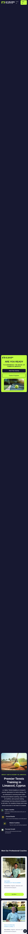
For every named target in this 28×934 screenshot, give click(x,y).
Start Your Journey (14, 370)
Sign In (17, 2)
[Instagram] (25, 915)
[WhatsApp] (25, 911)
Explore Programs (14, 375)
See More (14, 894)
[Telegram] (25, 925)
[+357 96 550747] (25, 922)
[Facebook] (25, 918)
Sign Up (23, 2)
